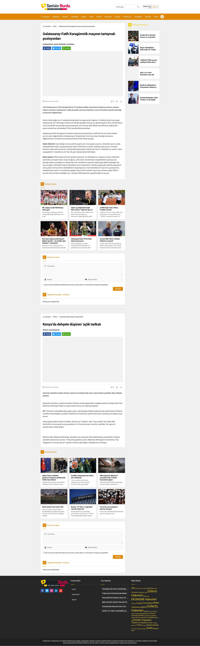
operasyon (152, 613)
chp (132, 592)
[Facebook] (42, 590)
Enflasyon (133, 603)
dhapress (141, 592)
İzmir (132, 630)
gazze (144, 606)
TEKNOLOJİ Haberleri (139, 622)
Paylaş (48, 48)
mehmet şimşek (135, 613)
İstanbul (155, 628)
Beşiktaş (150, 588)
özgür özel (141, 629)
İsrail (149, 628)
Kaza (155, 611)
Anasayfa (47, 26)
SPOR (54, 26)
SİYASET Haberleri (142, 619)
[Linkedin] (56, 590)
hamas (146, 611)
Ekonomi (146, 596)
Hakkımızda (75, 594)
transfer (149, 623)
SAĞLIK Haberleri (140, 617)
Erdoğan (139, 603)
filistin (156, 602)
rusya (133, 617)
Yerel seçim (134, 629)
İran (145, 629)
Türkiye (139, 625)
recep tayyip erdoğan (150, 615)
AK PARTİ (137, 588)
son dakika (150, 617)
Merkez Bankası (144, 613)
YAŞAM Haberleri (152, 625)
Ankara (145, 588)
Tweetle (57, 48)
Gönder (67, 48)
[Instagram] (51, 590)
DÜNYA (55, 317)
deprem (136, 592)
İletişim (74, 600)
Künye (74, 589)
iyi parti (151, 611)
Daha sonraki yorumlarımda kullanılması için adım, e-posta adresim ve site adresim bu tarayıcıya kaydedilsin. (76, 284)
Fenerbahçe (148, 603)
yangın (144, 625)
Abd (133, 588)
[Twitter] (47, 590)
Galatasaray (136, 607)
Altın (141, 588)
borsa (155, 588)
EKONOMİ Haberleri (144, 599)
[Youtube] (60, 590)
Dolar (145, 592)
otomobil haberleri (137, 615)
